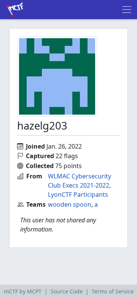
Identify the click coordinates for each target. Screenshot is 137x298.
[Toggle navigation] (126, 9)
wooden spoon (69, 204)
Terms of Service (113, 291)
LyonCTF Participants (78, 194)
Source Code (67, 291)
